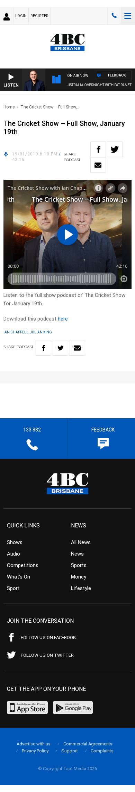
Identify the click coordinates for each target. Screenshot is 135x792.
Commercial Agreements (87, 743)
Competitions (22, 565)
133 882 (114, 15)
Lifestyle (81, 588)
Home (9, 107)
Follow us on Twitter (47, 655)
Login (21, 16)
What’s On (18, 577)
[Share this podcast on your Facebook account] (98, 149)
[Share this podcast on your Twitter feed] (115, 149)
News (77, 554)
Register (39, 16)
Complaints (102, 750)
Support (69, 750)
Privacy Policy (35, 750)
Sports (79, 565)
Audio (13, 554)
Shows (14, 542)
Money (78, 577)
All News (81, 542)
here (63, 319)
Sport (13, 588)
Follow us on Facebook (48, 637)
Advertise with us (34, 743)
